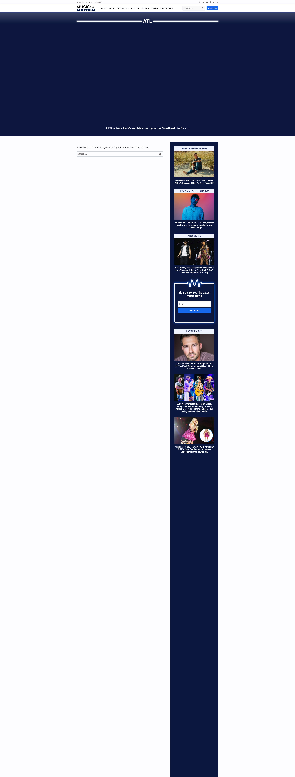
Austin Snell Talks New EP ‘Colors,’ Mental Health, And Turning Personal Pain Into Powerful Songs (194, 225)
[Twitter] (203, 2)
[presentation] (194, 164)
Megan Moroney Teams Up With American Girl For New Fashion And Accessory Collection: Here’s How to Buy (194, 449)
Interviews (123, 8)
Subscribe (194, 310)
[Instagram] (210, 2)
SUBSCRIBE (212, 8)
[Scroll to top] (289, 772)
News (103, 8)
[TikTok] (213, 2)
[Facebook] (199, 2)
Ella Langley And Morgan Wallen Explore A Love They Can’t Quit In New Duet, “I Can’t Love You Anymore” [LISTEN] (194, 270)
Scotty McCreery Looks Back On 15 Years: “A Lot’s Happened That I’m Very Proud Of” (194, 181)
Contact (98, 2)
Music (112, 8)
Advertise (89, 2)
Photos (145, 8)
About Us (80, 2)
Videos (154, 8)
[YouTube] (206, 2)
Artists (135, 8)
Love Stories (167, 8)
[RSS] (217, 2)
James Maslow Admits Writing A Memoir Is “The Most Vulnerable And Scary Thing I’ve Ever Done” (194, 366)
